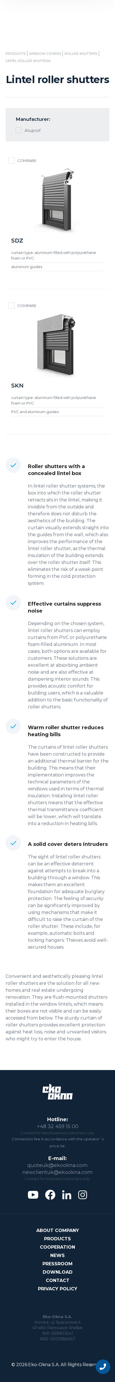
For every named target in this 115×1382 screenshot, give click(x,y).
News (57, 1255)
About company (57, 1230)
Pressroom (57, 1263)
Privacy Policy (57, 1288)
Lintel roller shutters (28, 61)
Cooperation (57, 1247)
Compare (26, 160)
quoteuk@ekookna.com (57, 1165)
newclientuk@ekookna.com (57, 1172)
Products (15, 54)
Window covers (45, 54)
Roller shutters (80, 54)
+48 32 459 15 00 (57, 1126)
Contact (58, 1280)
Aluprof (32, 130)
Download (58, 1272)
